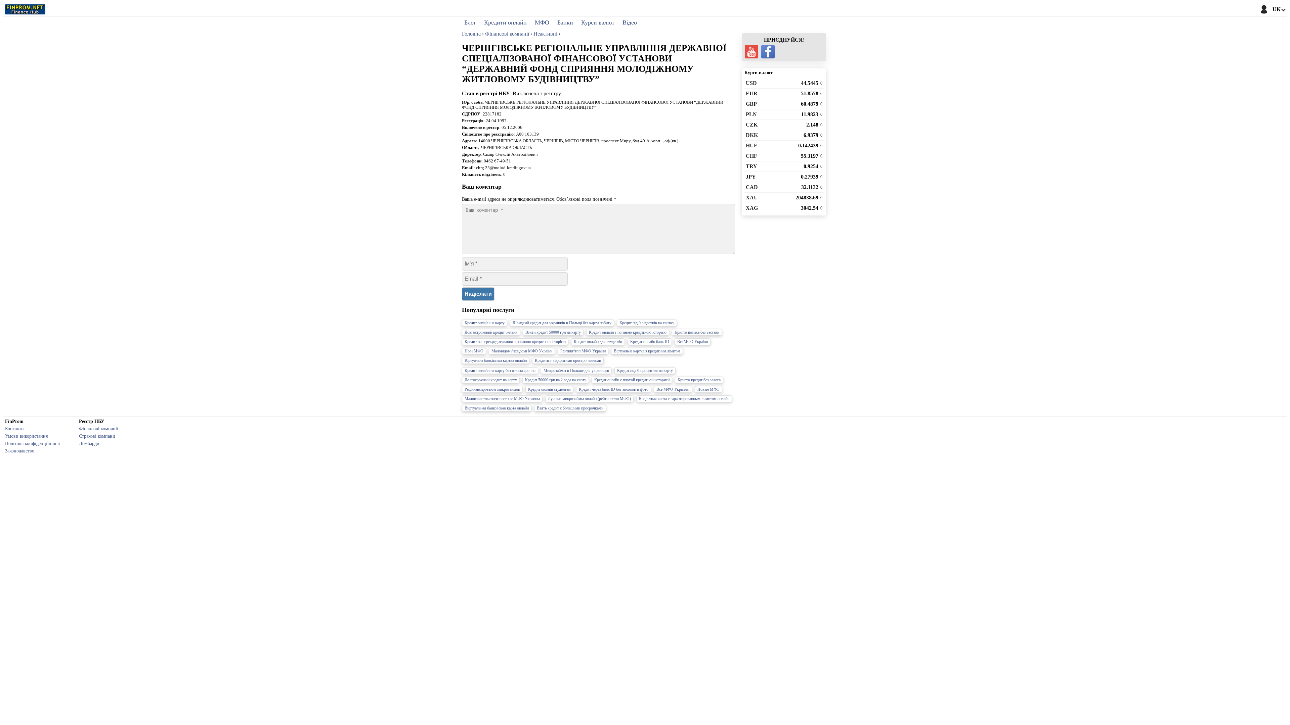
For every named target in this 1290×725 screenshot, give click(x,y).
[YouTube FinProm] (751, 52)
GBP (751, 104)
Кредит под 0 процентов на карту (645, 371)
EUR (752, 93)
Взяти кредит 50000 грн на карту (553, 332)
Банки (565, 22)
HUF (751, 145)
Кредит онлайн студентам (549, 389)
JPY (751, 177)
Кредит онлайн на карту (485, 323)
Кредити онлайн (505, 22)
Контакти (14, 428)
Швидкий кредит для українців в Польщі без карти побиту (562, 323)
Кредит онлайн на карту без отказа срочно (500, 371)
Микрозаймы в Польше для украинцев (576, 371)
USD (751, 83)
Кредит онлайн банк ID (649, 342)
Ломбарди (89, 443)
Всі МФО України (692, 342)
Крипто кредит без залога (699, 380)
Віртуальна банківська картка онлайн (496, 360)
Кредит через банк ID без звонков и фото (613, 389)
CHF (751, 156)
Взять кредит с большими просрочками (570, 408)
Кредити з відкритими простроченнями (568, 360)
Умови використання (26, 436)
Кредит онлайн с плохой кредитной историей (632, 380)
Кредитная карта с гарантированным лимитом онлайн (684, 399)
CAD (752, 187)
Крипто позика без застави (697, 332)
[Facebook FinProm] (768, 52)
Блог (470, 22)
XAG (752, 208)
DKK (752, 135)
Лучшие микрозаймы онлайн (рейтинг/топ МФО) (589, 399)
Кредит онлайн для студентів (598, 342)
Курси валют (597, 22)
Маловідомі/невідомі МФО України (521, 351)
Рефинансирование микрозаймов (492, 389)
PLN (751, 114)
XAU (752, 197)
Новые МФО (708, 389)
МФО (542, 22)
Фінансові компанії (98, 428)
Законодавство (19, 450)
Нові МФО (474, 351)
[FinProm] (25, 9)
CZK (752, 125)
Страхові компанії (97, 436)
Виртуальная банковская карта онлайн (497, 408)
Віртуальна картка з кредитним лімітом (647, 351)
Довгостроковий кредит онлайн (491, 332)
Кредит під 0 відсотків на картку (646, 323)
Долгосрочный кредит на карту (491, 380)
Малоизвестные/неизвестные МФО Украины (502, 399)
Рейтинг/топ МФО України (583, 351)
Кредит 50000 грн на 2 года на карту (555, 380)
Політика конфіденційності (32, 443)
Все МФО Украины (672, 389)
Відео (629, 22)
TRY (751, 166)
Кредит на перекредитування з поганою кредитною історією (515, 342)
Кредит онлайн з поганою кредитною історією (627, 332)
